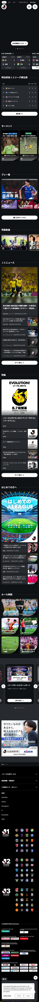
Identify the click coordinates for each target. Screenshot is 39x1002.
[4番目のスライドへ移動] (21, 48)
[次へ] (36, 686)
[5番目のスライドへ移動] (24, 48)
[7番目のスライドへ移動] (24, 708)
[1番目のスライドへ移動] (15, 48)
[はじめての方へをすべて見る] (19, 517)
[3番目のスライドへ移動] (17, 48)
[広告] (19, 738)
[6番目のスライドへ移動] (22, 708)
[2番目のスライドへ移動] (16, 48)
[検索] (35, 6)
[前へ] (3, 686)
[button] (29, 6)
